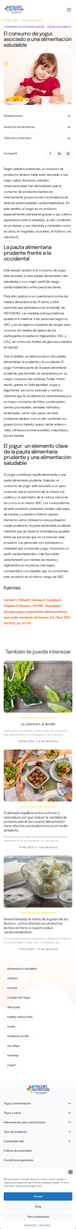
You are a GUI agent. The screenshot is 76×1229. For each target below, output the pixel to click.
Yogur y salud (12, 1113)
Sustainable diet (14, 1141)
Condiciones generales (18, 1160)
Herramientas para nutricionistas (24, 1122)
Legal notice (44, 1224)
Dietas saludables (59, 27)
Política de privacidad (17, 1150)
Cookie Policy (30, 1224)
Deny (38, 1206)
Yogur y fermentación (17, 1103)
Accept (38, 1196)
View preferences (38, 1216)
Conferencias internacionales (24, 27)
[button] (70, 1172)
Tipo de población (15, 1132)
